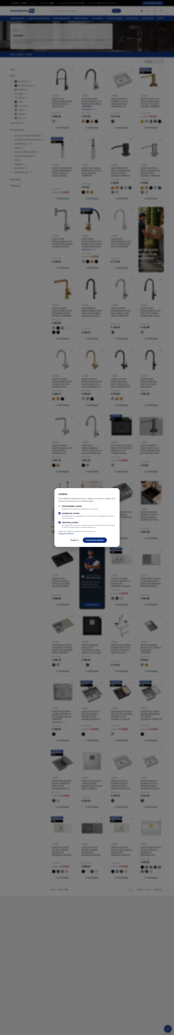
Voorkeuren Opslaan (95, 540)
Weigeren (74, 540)
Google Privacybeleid (65, 533)
